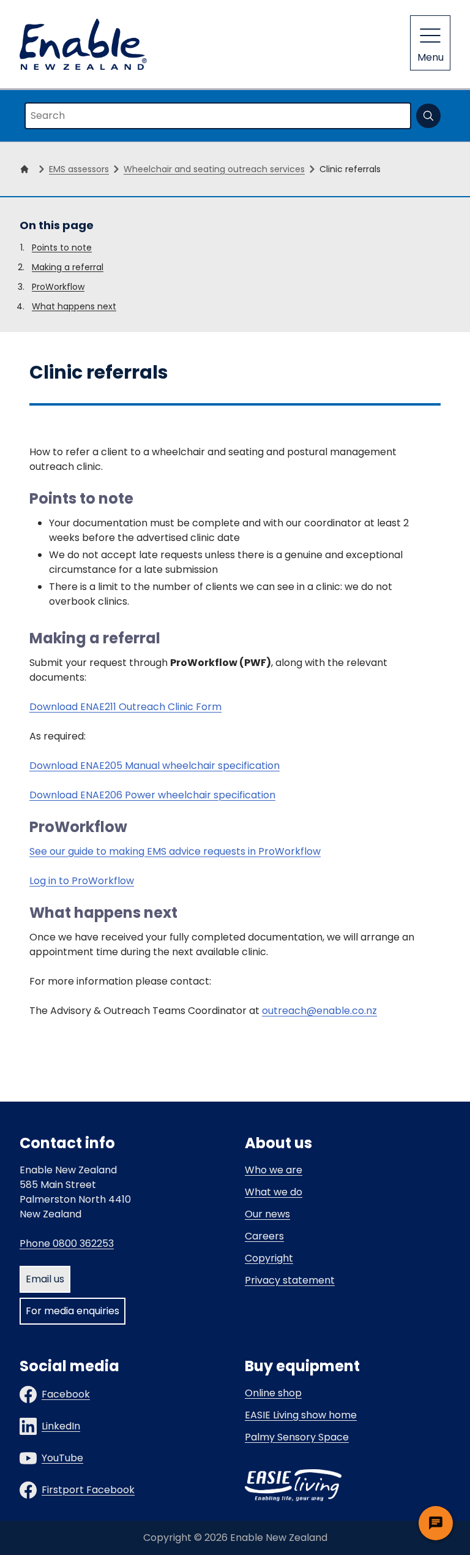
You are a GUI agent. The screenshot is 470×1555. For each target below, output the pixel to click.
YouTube (62, 1458)
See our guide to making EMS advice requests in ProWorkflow (175, 851)
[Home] (27, 169)
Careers (264, 1236)
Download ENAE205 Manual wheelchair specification (154, 766)
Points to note (62, 247)
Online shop (273, 1393)
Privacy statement (290, 1280)
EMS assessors (79, 169)
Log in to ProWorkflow (81, 881)
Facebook (66, 1394)
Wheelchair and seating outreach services (214, 169)
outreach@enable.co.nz (319, 1011)
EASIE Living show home (301, 1415)
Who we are (273, 1170)
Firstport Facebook (88, 1490)
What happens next (74, 306)
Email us (45, 1279)
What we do (273, 1192)
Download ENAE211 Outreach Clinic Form (125, 707)
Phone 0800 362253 (67, 1243)
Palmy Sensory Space (297, 1437)
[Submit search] (428, 116)
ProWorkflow (58, 287)
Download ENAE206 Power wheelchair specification (152, 795)
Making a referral (67, 267)
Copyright (269, 1258)
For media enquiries (72, 1311)
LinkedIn (61, 1426)
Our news (267, 1214)
